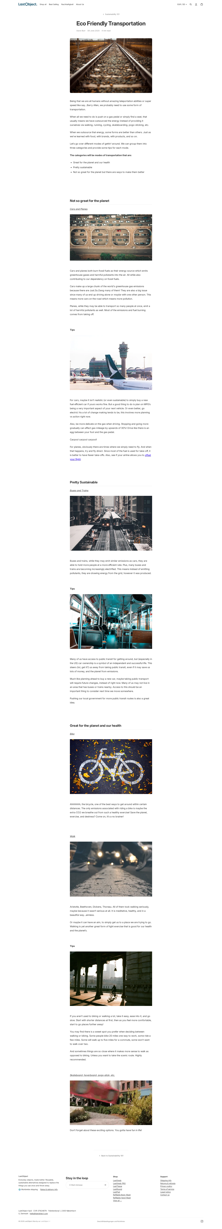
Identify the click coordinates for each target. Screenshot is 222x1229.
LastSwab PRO (119, 1183)
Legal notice (165, 1192)
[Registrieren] (105, 1185)
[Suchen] (190, 4)
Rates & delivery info (49, 1189)
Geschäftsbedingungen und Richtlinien (111, 1221)
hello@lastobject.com (39, 1213)
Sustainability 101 (112, 14)
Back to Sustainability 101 (112, 1156)
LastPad (116, 1192)
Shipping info (165, 1180)
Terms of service (167, 1189)
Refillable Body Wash (122, 1195)
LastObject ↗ (45, 1221)
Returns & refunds (167, 1183)
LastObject (28, 1221)
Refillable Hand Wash (122, 1198)
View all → (117, 1200)
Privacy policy (166, 1186)
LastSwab (117, 1180)
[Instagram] (201, 1221)
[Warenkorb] (202, 4)
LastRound (117, 1189)
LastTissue (117, 1186)
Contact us (164, 1195)
